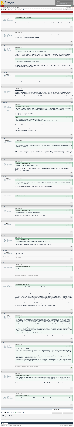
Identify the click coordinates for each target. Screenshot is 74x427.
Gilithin (4, 176)
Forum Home (7, 425)
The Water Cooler (16, 7)
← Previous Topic (60, 410)
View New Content (68, 7)
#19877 (72, 313)
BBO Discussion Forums (4, 7)
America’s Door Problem (19, 90)
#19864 (72, 72)
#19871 (72, 206)
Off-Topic (10, 7)
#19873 (72, 235)
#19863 (72, 45)
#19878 (72, 342)
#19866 (72, 102)
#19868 (72, 159)
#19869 (72, 176)
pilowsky (5, 250)
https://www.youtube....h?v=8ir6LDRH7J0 (22, 170)
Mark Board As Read (18, 425)
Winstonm (5, 30)
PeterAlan (5, 72)
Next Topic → (71, 410)
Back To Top (3, 425)
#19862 (72, 30)
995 (17, 9)
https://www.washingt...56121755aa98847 (22, 348)
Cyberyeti (5, 138)
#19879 (72, 371)
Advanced (73, 5)
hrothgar (5, 102)
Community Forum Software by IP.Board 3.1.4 (66, 425)
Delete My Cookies (12, 425)
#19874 (72, 250)
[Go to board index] (8, 2)
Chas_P (4, 13)
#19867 (72, 138)
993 (13, 9)
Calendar (10, 5)
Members (6, 5)
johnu (4, 86)
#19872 (72, 221)
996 (19, 9)
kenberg (4, 280)
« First (8, 9)
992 (11, 9)
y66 (3, 262)
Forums (2, 5)
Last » (23, 9)
